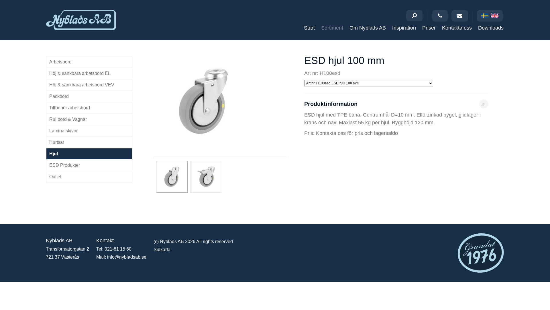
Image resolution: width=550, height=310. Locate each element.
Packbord (59, 96)
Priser (429, 28)
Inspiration (404, 28)
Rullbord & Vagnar (68, 119)
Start (309, 28)
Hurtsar (56, 142)
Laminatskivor (63, 130)
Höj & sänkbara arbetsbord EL (80, 73)
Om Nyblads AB (367, 28)
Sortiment (332, 28)
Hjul (53, 153)
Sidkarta (162, 249)
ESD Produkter (64, 165)
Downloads (491, 28)
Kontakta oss (457, 28)
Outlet (55, 176)
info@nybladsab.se (126, 257)
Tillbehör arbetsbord (69, 107)
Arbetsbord (60, 61)
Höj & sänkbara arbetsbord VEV (81, 84)
